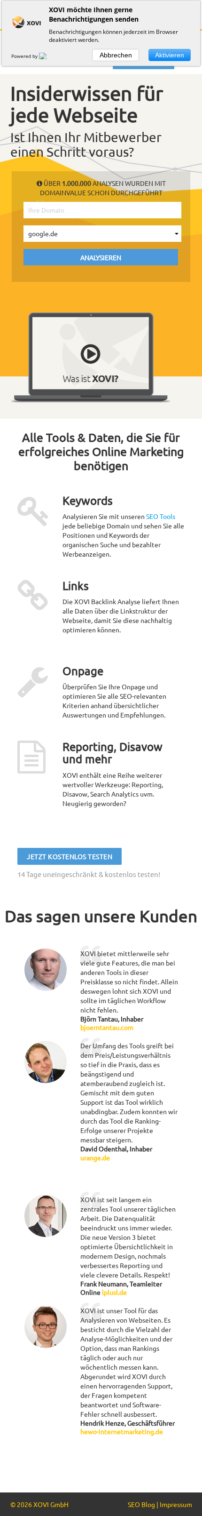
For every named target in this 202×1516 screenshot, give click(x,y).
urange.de (95, 1157)
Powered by (25, 56)
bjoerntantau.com (106, 1027)
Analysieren (101, 257)
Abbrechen (116, 55)
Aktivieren (169, 55)
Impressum (176, 1504)
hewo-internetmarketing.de (121, 1431)
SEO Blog (141, 1504)
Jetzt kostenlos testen (69, 856)
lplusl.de (114, 1292)
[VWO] (48, 56)
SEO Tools (160, 516)
